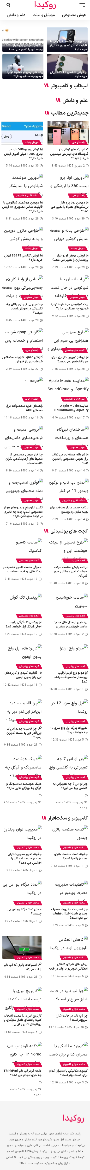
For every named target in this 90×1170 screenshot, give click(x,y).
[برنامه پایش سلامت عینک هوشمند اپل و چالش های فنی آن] (68, 550)
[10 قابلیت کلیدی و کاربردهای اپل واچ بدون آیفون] (22, 656)
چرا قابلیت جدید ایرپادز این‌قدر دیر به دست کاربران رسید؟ (24, 733)
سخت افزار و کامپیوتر (27, 196)
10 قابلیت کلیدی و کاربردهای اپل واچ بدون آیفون (23, 675)
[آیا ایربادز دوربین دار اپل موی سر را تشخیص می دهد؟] (68, 340)
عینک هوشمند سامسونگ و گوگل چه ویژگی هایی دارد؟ (24, 786)
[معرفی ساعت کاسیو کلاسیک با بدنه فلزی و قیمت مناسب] (22, 550)
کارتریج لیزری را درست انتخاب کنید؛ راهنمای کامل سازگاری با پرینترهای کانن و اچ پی (23, 1020)
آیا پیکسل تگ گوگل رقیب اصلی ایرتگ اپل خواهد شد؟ (24, 624)
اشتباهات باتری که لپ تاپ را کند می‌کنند (23, 967)
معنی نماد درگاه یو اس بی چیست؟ (24, 911)
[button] (81, 5)
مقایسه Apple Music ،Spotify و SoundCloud (71, 408)
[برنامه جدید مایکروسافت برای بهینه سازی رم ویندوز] (68, 491)
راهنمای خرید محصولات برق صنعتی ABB (24, 408)
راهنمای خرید (77, 142)
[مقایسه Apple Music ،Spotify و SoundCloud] (68, 389)
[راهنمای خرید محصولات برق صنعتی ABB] (22, 389)
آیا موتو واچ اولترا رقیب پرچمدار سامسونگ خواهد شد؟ (71, 677)
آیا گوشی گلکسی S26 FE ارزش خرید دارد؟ (68, 74)
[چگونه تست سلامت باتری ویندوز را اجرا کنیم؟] (68, 837)
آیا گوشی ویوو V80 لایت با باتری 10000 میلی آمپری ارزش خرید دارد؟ (23, 154)
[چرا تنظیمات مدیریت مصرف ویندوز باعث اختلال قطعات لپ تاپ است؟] (68, 892)
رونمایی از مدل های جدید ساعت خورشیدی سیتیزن (71, 624)
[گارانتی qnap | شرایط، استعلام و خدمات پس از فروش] (22, 340)
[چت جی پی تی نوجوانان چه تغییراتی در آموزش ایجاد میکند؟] (22, 287)
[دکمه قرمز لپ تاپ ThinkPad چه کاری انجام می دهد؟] (22, 1054)
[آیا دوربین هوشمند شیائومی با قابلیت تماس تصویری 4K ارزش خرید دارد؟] (22, 186)
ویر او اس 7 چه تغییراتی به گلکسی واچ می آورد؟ (70, 786)
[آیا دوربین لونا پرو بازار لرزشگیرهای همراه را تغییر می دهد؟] (68, 186)
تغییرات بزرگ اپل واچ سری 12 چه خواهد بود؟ (69, 730)
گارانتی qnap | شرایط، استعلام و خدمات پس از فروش (22, 359)
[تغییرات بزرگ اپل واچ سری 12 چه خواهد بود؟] (68, 711)
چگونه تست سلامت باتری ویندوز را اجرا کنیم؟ (71, 856)
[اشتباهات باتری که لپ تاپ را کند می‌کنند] (22, 947)
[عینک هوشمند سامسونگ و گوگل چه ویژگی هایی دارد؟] (22, 766)
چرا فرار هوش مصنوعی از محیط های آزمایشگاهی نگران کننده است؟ (24, 459)
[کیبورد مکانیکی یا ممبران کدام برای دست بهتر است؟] (68, 1054)
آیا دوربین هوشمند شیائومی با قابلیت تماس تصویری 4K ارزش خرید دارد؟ (68, 45)
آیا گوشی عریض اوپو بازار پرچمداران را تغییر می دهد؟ (26, 47)
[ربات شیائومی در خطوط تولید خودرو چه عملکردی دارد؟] (22, 66)
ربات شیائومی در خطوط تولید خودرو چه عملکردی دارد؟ (25, 74)
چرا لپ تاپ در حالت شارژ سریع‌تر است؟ (72, 1018)
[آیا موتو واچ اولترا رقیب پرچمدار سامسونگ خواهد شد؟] (68, 656)
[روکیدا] (45, 5)
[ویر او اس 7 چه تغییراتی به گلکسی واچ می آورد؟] (68, 766)
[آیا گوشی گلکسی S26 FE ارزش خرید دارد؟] (67, 66)
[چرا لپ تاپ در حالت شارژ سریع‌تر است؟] (68, 998)
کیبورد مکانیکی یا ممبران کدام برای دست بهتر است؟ (68, 1073)
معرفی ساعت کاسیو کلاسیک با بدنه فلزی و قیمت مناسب (22, 569)
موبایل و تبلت (31, 142)
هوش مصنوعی (77, 297)
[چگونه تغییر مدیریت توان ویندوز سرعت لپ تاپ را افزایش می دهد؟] (22, 837)
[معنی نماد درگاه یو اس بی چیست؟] (22, 892)
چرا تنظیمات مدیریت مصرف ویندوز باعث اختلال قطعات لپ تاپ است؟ (69, 913)
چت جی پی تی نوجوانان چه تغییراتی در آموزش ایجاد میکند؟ (24, 308)
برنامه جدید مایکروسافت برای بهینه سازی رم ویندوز (69, 509)
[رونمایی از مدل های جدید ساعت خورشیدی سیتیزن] (68, 605)
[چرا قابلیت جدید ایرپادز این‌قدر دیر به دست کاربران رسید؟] (22, 711)
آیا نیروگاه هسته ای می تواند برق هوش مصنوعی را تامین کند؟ (70, 459)
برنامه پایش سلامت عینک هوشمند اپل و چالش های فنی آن (71, 571)
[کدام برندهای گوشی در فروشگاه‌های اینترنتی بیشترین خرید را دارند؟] (68, 133)
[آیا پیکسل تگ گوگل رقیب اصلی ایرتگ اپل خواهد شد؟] (22, 605)
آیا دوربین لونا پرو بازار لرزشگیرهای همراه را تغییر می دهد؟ (70, 207)
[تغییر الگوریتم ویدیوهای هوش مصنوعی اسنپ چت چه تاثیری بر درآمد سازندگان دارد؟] (22, 491)
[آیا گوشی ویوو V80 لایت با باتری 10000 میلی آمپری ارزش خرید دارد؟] (22, 133)
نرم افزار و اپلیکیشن (74, 399)
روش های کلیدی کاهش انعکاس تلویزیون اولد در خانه (68, 966)
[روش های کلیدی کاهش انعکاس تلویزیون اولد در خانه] (68, 947)
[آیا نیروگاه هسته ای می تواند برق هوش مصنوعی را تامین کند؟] (68, 438)
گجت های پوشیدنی (74, 350)
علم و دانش (75, 101)
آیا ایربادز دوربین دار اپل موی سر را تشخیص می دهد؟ (70, 359)
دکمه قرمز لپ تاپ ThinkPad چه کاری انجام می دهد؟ (22, 1073)
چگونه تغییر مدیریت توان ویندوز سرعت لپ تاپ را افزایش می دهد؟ (25, 858)
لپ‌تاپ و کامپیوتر (69, 86)
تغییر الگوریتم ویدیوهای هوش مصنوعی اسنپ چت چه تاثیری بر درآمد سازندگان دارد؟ (23, 512)
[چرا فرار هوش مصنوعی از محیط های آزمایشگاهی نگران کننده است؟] (22, 438)
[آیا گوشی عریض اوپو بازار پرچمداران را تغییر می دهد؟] (22, 39)
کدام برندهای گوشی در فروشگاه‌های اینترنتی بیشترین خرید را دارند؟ (69, 154)
